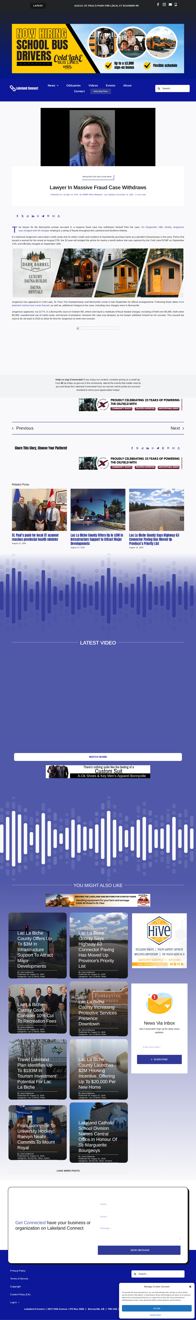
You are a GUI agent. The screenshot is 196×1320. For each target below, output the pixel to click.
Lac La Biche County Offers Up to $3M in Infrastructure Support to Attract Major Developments (97, 539)
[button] (190, 1286)
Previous (24, 428)
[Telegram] (43, 216)
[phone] (176, 4)
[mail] (170, 4)
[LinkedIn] (33, 216)
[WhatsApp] (38, 216)
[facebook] (158, 4)
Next (175, 428)
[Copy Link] (58, 216)
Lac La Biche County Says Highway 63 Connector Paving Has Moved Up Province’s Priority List (154, 539)
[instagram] (164, 4)
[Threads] (163, 448)
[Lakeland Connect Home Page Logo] (24, 85)
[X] (22, 216)
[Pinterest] (48, 216)
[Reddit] (27, 216)
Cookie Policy (155, 1315)
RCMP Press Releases (93, 195)
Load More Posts (68, 1171)
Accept (157, 1308)
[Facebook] (17, 216)
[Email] (53, 216)
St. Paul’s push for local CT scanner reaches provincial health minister (90, 5)
